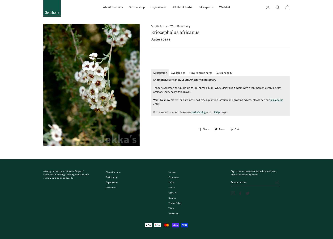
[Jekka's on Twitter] (248, 193)
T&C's (171, 208)
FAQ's (171, 182)
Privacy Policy (174, 203)
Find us (171, 187)
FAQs (217, 112)
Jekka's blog (199, 112)
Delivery (172, 192)
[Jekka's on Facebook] (240, 193)
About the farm (113, 7)
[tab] (160, 72)
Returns (172, 197)
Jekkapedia (205, 7)
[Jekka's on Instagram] (233, 193)
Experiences (158, 7)
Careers (172, 171)
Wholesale (173, 213)
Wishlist (224, 7)
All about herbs (182, 7)
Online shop (137, 7)
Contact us (173, 177)
